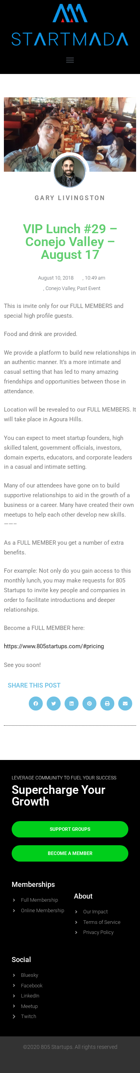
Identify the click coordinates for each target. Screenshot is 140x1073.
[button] (70, 59)
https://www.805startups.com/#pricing (54, 646)
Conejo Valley (60, 288)
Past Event (88, 288)
